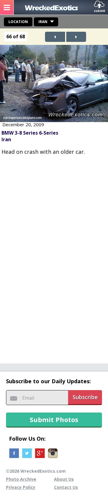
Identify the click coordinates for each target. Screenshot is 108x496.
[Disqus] (54, 256)
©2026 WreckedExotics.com (36, 471)
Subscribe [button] (85, 397)
